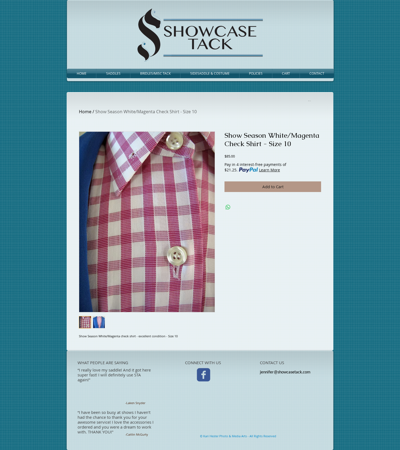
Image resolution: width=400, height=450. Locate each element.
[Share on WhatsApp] (228, 207)
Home (85, 112)
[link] (309, 100)
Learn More (269, 169)
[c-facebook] (203, 375)
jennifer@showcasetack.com (285, 372)
